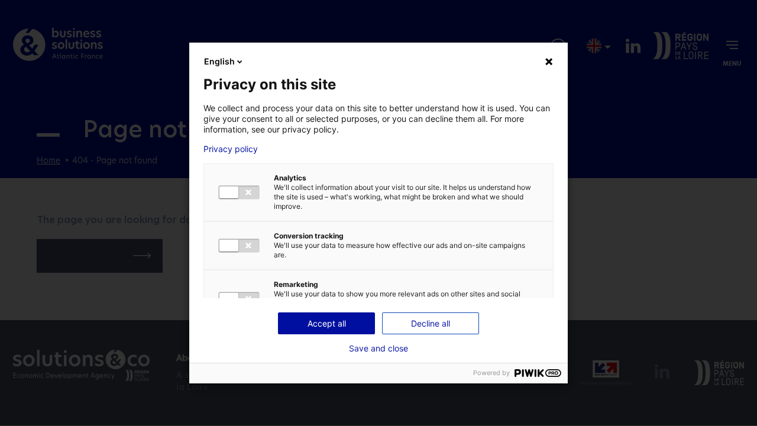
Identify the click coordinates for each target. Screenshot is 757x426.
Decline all (430, 323)
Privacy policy (230, 149)
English (219, 61)
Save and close (378, 348)
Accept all (327, 323)
